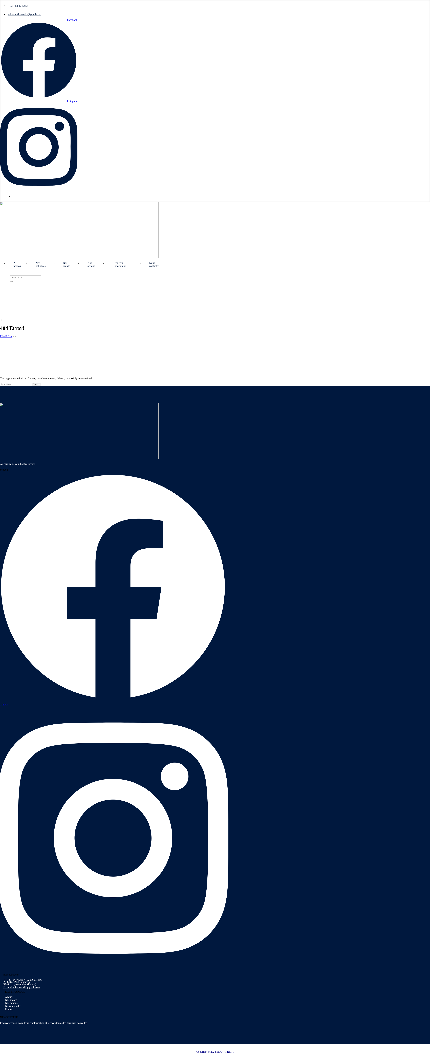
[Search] (11, 281)
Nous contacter (154, 264)
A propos (17, 264)
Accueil (9, 996)
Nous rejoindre (13, 1006)
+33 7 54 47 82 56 (18, 5)
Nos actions (91, 264)
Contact (9, 1009)
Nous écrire (19, 196)
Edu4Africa (6, 336)
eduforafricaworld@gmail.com (24, 14)
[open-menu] (172, 262)
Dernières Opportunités (119, 264)
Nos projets (66, 264)
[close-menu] (1, 273)
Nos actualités (41, 264)
